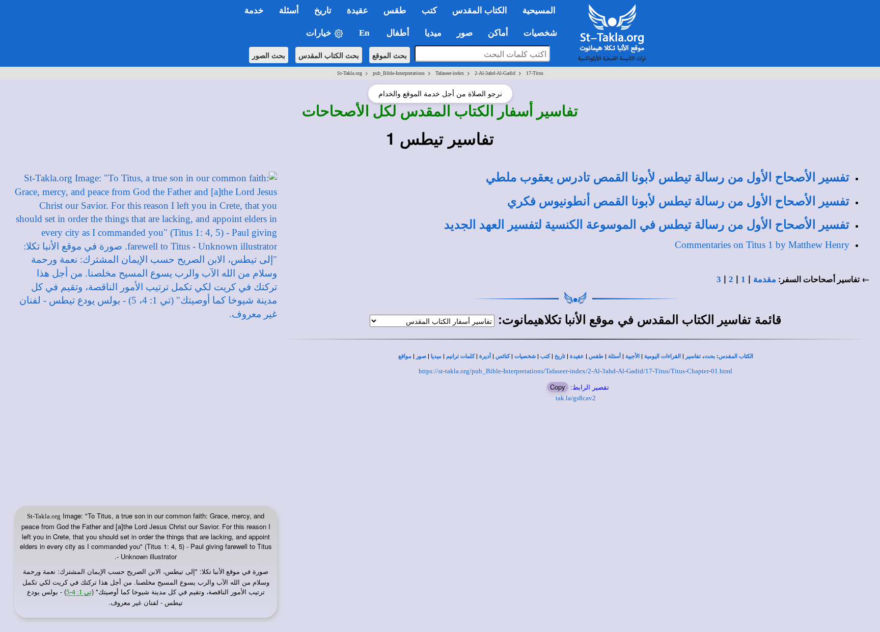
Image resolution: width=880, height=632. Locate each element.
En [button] (365, 33)
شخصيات (525, 356)
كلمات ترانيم (460, 356)
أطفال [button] (398, 33)
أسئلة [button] (289, 10)
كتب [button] (429, 10)
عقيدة (577, 356)
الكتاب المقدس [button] (479, 10)
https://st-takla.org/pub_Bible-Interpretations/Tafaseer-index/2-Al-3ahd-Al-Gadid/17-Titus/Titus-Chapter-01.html (575, 371)
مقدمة (764, 279)
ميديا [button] (433, 33)
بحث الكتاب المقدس (328, 55)
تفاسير (693, 356)
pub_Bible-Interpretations (399, 73)
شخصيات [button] (543, 33)
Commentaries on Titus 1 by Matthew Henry (762, 244)
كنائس (503, 356)
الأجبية (632, 356)
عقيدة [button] (357, 10)
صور (421, 356)
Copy (557, 387)
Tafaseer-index (449, 73)
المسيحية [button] (539, 10)
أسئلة (614, 356)
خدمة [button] (254, 10)
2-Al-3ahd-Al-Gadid (495, 73)
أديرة (485, 356)
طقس (596, 356)
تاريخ (560, 356)
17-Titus (534, 73)
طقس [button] (394, 10)
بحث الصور (268, 55)
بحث (709, 356)
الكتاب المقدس (736, 356)
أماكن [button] (498, 33)
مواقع (404, 356)
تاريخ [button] (323, 10)
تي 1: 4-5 (79, 592)
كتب (545, 356)
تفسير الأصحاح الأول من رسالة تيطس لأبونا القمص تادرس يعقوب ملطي (667, 177)
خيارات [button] (320, 33)
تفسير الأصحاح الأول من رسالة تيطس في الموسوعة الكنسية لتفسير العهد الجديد (646, 224)
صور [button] (465, 33)
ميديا (436, 356)
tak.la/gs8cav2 (576, 398)
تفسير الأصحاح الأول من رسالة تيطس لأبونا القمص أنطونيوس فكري (678, 201)
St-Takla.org (349, 73)
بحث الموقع (389, 55)
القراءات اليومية (662, 356)
